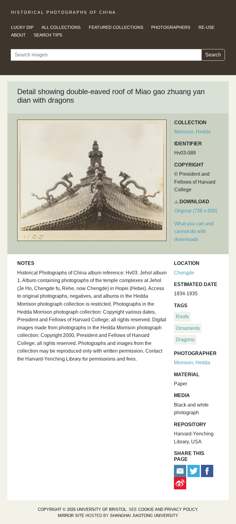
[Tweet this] (194, 470)
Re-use (206, 27)
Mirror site (71, 515)
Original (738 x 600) (195, 210)
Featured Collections (116, 27)
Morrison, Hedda (192, 131)
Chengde (184, 272)
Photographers (170, 27)
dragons (185, 339)
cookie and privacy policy (167, 509)
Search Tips (48, 35)
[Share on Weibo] (180, 482)
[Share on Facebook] (207, 470)
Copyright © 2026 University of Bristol (82, 509)
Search (213, 54)
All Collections (61, 27)
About (18, 35)
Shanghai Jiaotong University (144, 515)
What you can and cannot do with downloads (194, 231)
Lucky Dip (22, 27)
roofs (182, 316)
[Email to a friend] (180, 470)
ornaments (188, 328)
